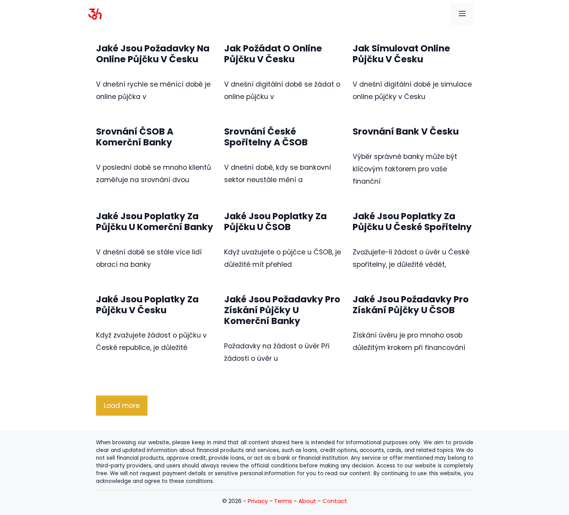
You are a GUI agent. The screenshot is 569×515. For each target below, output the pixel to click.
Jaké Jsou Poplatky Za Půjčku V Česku (147, 304)
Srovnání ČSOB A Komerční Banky (134, 136)
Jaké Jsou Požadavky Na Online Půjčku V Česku (152, 53)
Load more (122, 405)
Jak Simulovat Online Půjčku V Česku (401, 53)
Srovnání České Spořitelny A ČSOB (266, 136)
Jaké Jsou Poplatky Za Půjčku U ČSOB (275, 221)
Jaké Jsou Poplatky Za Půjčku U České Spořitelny (412, 221)
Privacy (258, 501)
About (307, 501)
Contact (334, 501)
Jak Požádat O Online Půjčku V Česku (273, 53)
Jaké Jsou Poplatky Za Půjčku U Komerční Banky (154, 221)
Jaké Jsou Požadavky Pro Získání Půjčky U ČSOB (411, 304)
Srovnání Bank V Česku (406, 131)
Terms (283, 501)
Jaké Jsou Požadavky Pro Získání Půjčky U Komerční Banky (282, 310)
